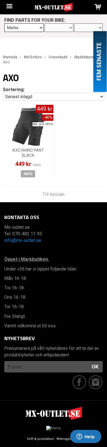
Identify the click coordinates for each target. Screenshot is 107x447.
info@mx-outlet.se (22, 240)
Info (28, 174)
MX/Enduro (33, 57)
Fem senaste (99, 62)
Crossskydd (58, 57)
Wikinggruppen (68, 439)
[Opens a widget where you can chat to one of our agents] (85, 437)
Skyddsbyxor (84, 57)
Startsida (10, 57)
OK (95, 367)
